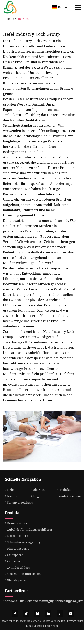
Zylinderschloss (18, 567)
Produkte (64, 490)
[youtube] (71, 613)
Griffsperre (15, 555)
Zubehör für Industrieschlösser (29, 529)
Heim (10, 19)
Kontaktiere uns (69, 496)
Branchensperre (19, 523)
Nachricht (14, 496)
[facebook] (15, 613)
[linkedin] (48, 613)
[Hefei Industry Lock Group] (15, 7)
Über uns (39, 490)
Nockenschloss (17, 536)
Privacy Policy (75, 621)
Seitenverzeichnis (20, 502)
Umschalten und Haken (24, 574)
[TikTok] (60, 613)
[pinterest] (37, 613)
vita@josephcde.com (46, 626)
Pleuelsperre (16, 580)
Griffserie (14, 561)
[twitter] (26, 613)
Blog (36, 496)
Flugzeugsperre (18, 548)
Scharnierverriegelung (23, 542)
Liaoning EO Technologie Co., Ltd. (60, 601)
